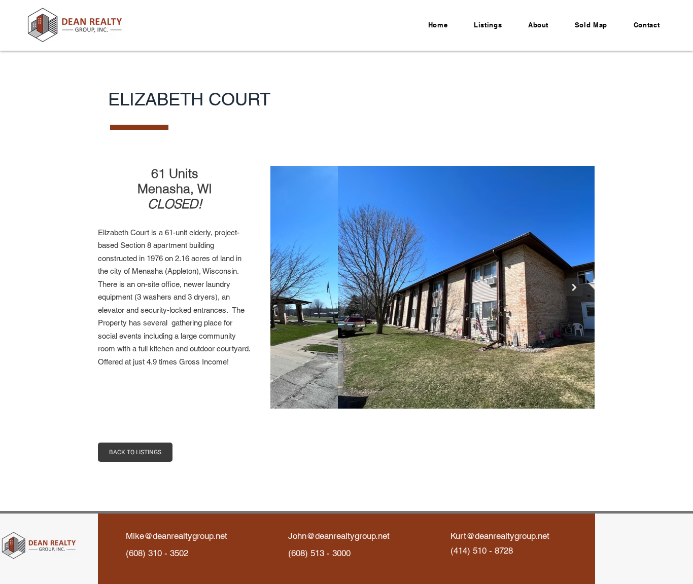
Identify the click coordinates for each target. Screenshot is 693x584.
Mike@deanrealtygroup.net (176, 536)
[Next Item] (574, 287)
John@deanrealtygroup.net (339, 536)
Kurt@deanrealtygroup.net (500, 536)
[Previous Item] (291, 287)
